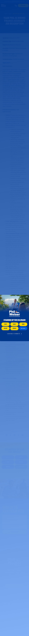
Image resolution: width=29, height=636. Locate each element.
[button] (27, 297)
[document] (14, 318)
